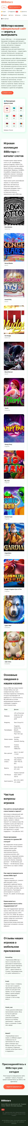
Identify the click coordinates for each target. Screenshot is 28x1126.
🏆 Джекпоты (23, 11)
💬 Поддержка (13, 11)
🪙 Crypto (3, 11)
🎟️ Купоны (17, 15)
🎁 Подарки (4, 15)
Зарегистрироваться (14, 7)
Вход (4, 7)
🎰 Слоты (11, 15)
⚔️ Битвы (24, 15)
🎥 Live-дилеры (5, 18)
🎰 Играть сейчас (7, 92)
